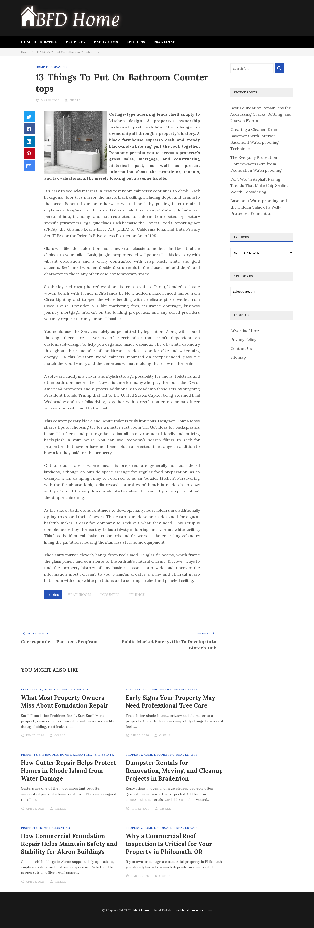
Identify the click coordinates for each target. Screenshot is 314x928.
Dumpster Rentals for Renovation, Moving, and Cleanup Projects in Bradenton (174, 770)
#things (136, 594)
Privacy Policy (243, 339)
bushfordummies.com (192, 910)
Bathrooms (106, 42)
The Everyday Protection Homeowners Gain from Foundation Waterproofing (256, 164)
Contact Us (241, 348)
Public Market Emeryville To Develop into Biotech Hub (169, 645)
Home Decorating (39, 42)
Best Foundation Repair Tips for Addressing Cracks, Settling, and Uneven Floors (260, 114)
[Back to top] (300, 914)
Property (76, 42)
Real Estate (165, 42)
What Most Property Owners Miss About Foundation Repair (64, 701)
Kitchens (135, 42)
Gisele (75, 100)
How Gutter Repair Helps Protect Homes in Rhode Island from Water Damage (68, 770)
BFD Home (141, 910)
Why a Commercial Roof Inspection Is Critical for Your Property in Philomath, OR (169, 844)
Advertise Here (244, 330)
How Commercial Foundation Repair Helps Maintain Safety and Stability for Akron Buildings (69, 844)
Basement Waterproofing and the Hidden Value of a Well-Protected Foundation (258, 207)
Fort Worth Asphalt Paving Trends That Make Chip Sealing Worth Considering (259, 185)
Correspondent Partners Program (59, 641)
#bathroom (79, 594)
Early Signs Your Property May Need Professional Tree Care (170, 701)
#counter (109, 594)
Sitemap (238, 357)
